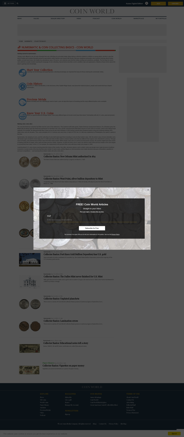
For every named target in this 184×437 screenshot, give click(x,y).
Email (49, 216)
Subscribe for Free (92, 228)
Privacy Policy (115, 234)
